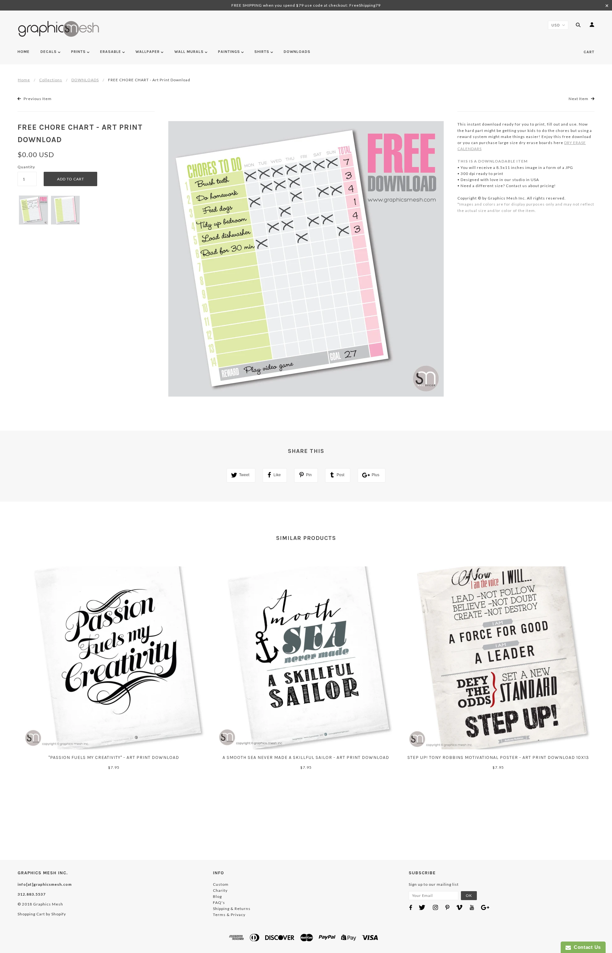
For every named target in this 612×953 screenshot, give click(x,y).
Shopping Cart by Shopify (42, 914)
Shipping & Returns (232, 908)
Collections (50, 79)
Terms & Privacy (229, 914)
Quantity (26, 166)
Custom (221, 884)
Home (24, 79)
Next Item (579, 98)
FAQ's (219, 902)
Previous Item (37, 98)
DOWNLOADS (85, 79)
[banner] (59, 29)
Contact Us (586, 947)
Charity (220, 890)
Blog (217, 896)
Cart (589, 52)
